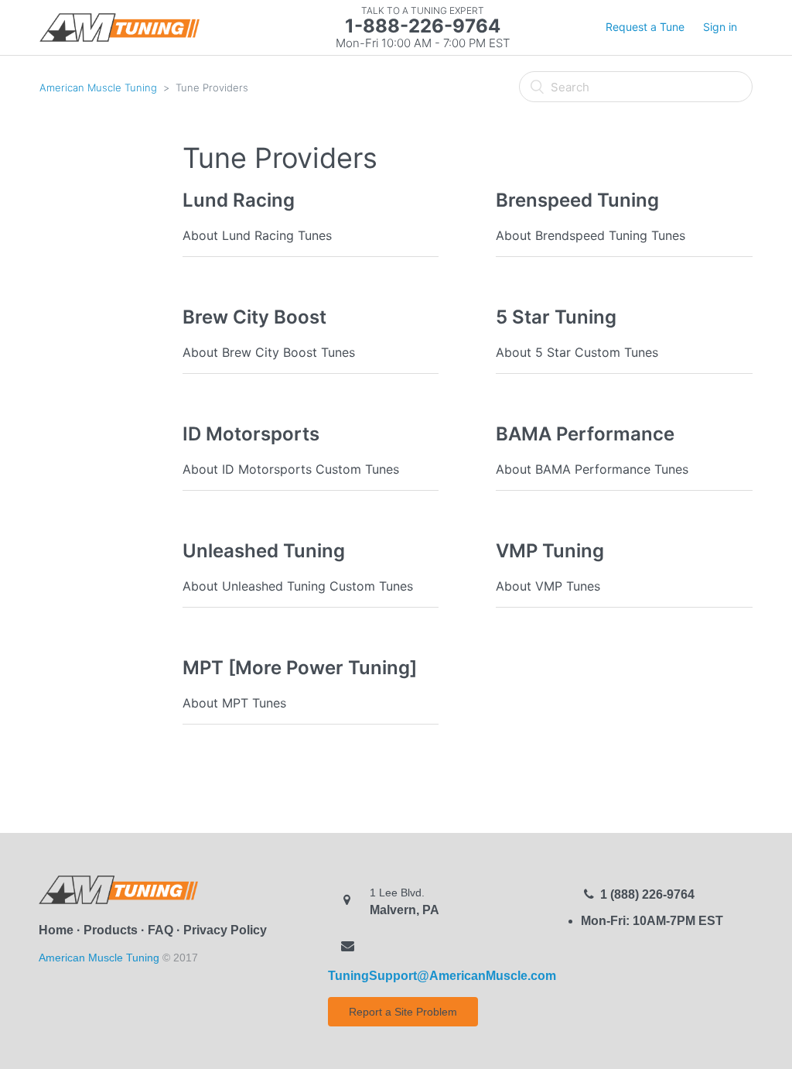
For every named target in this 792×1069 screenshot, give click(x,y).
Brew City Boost (254, 317)
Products (111, 930)
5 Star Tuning (556, 317)
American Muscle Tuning (98, 87)
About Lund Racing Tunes (257, 235)
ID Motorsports (251, 434)
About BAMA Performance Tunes (592, 469)
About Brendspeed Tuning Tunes (590, 235)
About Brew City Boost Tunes (269, 352)
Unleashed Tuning (264, 551)
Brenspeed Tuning (577, 200)
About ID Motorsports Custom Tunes (291, 469)
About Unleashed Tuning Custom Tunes (298, 586)
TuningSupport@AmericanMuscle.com (442, 975)
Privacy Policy (225, 930)
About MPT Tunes (234, 703)
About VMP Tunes (548, 586)
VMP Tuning (550, 551)
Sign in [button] (720, 26)
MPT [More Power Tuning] (300, 667)
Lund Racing (239, 200)
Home (56, 930)
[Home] (119, 26)
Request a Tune (645, 26)
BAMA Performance (585, 434)
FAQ (160, 930)
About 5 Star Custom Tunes (577, 352)
